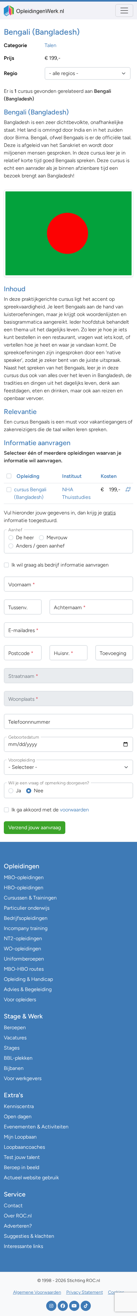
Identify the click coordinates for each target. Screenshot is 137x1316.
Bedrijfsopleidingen (25, 918)
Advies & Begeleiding (28, 989)
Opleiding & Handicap (28, 979)
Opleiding (28, 476)
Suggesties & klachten (29, 1236)
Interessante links (23, 1246)
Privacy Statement (84, 1292)
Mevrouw (57, 537)
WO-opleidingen (22, 949)
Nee (38, 791)
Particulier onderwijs (26, 908)
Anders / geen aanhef (40, 546)
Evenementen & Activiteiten (36, 1127)
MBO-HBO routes (24, 969)
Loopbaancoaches (24, 1147)
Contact (13, 1205)
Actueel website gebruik (31, 1178)
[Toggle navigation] (124, 10)
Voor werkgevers (22, 1078)
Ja (18, 791)
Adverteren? (18, 1226)
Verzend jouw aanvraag (34, 827)
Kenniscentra (19, 1106)
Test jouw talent (22, 1157)
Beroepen (15, 1027)
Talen (50, 45)
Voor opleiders (20, 999)
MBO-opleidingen (24, 877)
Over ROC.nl (18, 1216)
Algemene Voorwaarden (37, 1292)
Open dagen (18, 1116)
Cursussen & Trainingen (30, 898)
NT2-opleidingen (23, 938)
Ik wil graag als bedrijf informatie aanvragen (60, 565)
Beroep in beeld (21, 1167)
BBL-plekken (18, 1058)
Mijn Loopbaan (20, 1137)
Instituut (72, 476)
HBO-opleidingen (23, 888)
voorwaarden (74, 810)
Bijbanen (14, 1068)
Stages (11, 1048)
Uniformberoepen (24, 959)
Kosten (109, 476)
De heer (25, 537)
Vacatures (15, 1038)
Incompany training (25, 928)
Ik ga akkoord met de (50, 810)
